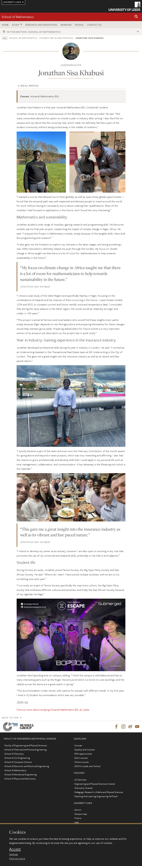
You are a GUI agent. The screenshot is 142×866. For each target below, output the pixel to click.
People (79, 24)
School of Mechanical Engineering (21, 774)
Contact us (94, 24)
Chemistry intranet (83, 788)
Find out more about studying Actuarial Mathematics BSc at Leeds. (53, 709)
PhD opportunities (83, 753)
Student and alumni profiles (56, 37)
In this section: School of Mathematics (33, 32)
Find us (77, 818)
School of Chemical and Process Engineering (26, 749)
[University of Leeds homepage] (124, 6)
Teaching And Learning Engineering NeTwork (96, 796)
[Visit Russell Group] (27, 726)
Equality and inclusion (84, 749)
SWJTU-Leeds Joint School (87, 766)
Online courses (81, 762)
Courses (78, 745)
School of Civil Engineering (17, 758)
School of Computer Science (18, 762)
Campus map (80, 814)
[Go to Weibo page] (130, 727)
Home (5, 24)
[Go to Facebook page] (116, 727)
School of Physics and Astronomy (20, 778)
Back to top (10, 717)
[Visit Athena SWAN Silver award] (11, 726)
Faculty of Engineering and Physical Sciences (26, 745)
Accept (15, 849)
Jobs (76, 822)
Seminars (66, 24)
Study (15, 24)
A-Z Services (80, 779)
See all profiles (29, 85)
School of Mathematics (18, 16)
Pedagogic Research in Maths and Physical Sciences (98, 792)
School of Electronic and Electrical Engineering (27, 766)
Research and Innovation (41, 24)
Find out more (17, 858)
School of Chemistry (14, 753)
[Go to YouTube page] (137, 727)
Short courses (81, 758)
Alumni (77, 809)
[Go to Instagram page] (123, 727)
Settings (13, 854)
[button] (136, 16)
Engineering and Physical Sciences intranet (94, 784)
